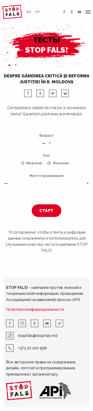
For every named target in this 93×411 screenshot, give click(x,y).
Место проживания (46, 176)
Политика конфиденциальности (35, 309)
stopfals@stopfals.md (37, 335)
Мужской (34, 163)
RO (29, 12)
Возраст (46, 135)
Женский (60, 163)
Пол (46, 155)
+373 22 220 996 (32, 348)
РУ (38, 12)
